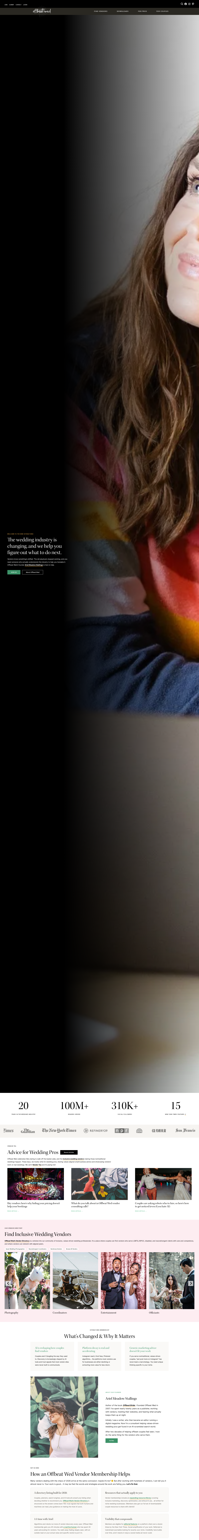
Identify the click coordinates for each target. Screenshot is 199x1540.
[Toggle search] (182, 4)
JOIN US (14, 572)
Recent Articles (69, 1152)
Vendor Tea (36, 1165)
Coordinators (60, 1312)
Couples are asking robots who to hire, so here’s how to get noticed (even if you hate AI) (162, 1205)
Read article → (13, 1211)
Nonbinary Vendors (56, 1249)
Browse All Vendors (71, 1249)
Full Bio (111, 1441)
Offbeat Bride (129, 1405)
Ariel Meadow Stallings (34, 565)
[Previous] (8, 1283)
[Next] (190, 1283)
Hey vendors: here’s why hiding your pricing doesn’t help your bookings (33, 1205)
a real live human (70, 1527)
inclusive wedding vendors (73, 1159)
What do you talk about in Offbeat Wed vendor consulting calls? (95, 1205)
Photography (11, 1312)
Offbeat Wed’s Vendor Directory (17, 1241)
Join (6, 5)
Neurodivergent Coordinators (37, 1249)
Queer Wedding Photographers (15, 1249)
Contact (18, 5)
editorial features (130, 1524)
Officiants (154, 1312)
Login (25, 5)
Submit (11, 5)
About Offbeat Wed (32, 572)
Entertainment (108, 1312)
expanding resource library (140, 1498)
